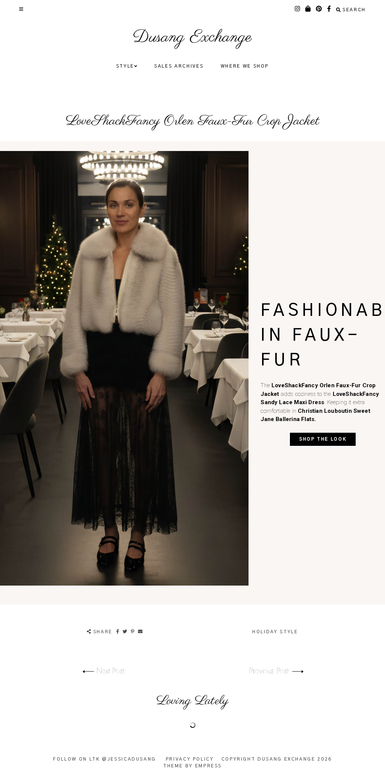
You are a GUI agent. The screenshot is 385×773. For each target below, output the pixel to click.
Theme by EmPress (192, 766)
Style (125, 66)
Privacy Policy (190, 759)
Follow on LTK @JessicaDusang (104, 759)
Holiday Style (275, 632)
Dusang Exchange (192, 37)
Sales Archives (178, 66)
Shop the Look (322, 439)
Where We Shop (245, 66)
